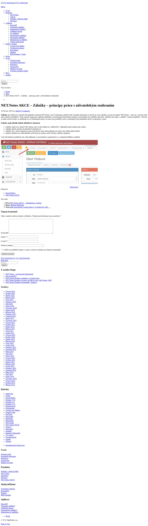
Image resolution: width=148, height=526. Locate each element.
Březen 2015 (10, 364)
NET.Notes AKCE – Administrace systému (26, 203)
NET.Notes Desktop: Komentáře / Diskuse (21, 282)
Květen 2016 (10, 337)
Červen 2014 (10, 381)
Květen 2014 (10, 383)
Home (8, 516)
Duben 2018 (10, 310)
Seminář (9, 431)
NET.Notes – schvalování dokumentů (19, 274)
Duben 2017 (10, 327)
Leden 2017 (10, 333)
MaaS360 (9, 419)
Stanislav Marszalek (13, 433)
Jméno (4, 237)
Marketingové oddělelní (9, 512)
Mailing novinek (7, 463)
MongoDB (10, 421)
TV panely (9, 435)
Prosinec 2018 (11, 302)
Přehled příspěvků (17, 205)
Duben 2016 (10, 339)
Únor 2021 (10, 300)
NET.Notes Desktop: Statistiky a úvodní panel (22, 278)
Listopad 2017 (11, 316)
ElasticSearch (10, 406)
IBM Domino (6, 495)
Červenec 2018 (11, 308)
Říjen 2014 (10, 372)
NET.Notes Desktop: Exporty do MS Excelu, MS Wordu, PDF (29, 280)
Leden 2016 (10, 345)
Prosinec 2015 (11, 347)
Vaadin (8, 439)
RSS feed (4, 260)
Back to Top (5, 524)
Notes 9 (8, 427)
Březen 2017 (10, 329)
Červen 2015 (10, 358)
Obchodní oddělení (8, 506)
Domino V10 (10, 400)
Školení (3, 493)
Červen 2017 (10, 323)
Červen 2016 (10, 335)
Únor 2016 (10, 343)
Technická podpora (8, 489)
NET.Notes (10, 423)
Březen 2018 (10, 312)
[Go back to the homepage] (14, 3)
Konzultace (5, 491)
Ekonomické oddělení (9, 510)
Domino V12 (10, 404)
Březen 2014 (10, 385)
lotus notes (9, 417)
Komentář (4, 233)
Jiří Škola (9, 414)
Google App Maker (13, 410)
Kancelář (4, 504)
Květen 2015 (10, 360)
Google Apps (10, 412)
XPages (8, 441)
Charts (8, 396)
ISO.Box (4, 478)
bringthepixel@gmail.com (15, 445)
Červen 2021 (10, 291)
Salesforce (9, 429)
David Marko (10, 193)
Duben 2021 (10, 296)
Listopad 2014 (11, 370)
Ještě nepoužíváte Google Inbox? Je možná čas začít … (30, 207)
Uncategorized (11, 437)
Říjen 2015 (10, 352)
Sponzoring (5, 461)
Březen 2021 (10, 298)
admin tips (9, 394)
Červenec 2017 (11, 320)
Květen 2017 (10, 325)
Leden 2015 (10, 366)
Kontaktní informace (8, 456)
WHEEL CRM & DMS (9, 472)
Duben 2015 (10, 362)
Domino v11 (10, 402)
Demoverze (74, 187)
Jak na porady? (11, 276)
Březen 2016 (10, 341)
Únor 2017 (10, 331)
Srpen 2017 (10, 318)
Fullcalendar (10, 408)
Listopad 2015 (11, 350)
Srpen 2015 (10, 356)
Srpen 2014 (10, 376)
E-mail (4, 241)
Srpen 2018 (10, 306)
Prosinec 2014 (11, 368)
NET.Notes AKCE (12, 195)
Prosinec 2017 (11, 314)
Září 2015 (9, 354)
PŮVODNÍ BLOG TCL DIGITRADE (15, 258)
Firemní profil (6, 454)
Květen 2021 (10, 293)
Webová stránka (7, 245)
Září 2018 (9, 304)
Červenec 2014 (11, 379)
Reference (4, 458)
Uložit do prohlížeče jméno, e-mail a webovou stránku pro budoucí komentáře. (32, 250)
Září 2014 (9, 374)
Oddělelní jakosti (7, 508)
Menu (3, 7)
